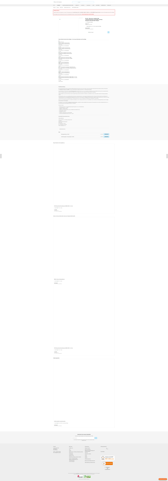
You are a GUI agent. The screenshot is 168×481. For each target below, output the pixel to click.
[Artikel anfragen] (90, 32)
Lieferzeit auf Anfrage (98, 26)
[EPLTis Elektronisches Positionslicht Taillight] (65, 57)
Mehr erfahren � (109, 458)
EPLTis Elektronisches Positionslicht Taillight (65, 58)
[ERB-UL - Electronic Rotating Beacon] (64, 71)
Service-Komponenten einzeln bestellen (88, 14)
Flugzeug (58, 5)
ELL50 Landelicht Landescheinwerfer (64, 43)
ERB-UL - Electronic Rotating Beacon (64, 72)
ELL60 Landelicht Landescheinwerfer (59, 421)
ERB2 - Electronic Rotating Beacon (59, 279)
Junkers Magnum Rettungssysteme (67, 5)
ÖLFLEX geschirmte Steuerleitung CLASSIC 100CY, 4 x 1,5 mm (68, 77)
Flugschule (88, 5)
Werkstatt (77, 5)
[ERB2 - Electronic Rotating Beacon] (64, 62)
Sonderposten (103, 5)
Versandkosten (67, 45)
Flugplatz (82, 5)
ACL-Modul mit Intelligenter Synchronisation (65, 53)
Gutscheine (97, 5)
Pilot (54, 5)
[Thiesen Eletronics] (107, 18)
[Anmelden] (107, 2)
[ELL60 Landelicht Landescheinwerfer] (84, 390)
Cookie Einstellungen (71, 461)
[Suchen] (93, 2)
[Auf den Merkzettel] (108, 32)
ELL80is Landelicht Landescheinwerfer (64, 48)
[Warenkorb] (112, 2)
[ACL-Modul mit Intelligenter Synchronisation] (65, 52)
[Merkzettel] (109, 2)
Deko (93, 5)
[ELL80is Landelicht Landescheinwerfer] (64, 47)
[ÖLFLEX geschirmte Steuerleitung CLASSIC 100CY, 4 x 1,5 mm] (68, 76)
